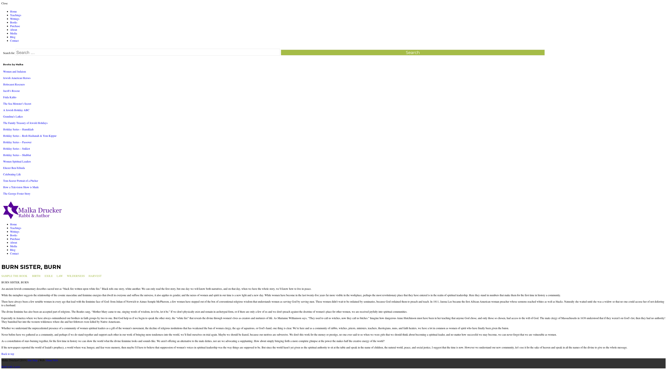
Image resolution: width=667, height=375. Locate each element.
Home (13, 11)
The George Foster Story (16, 193)
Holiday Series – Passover (17, 142)
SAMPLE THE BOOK (14, 276)
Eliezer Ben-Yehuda (14, 168)
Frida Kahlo (9, 97)
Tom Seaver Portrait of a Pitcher (20, 180)
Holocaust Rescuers (14, 84)
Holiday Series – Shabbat (17, 155)
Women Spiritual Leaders (17, 161)
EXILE (49, 276)
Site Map (33, 360)
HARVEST (95, 276)
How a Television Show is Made (21, 187)
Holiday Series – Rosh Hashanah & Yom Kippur (29, 136)
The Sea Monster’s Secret (17, 103)
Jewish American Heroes (17, 78)
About (13, 29)
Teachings (15, 15)
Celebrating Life (12, 174)
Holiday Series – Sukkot (16, 148)
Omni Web (52, 360)
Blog (12, 37)
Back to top (7, 354)
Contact (14, 40)
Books (13, 22)
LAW (60, 276)
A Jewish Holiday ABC (16, 110)
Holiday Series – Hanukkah (18, 129)
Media (13, 33)
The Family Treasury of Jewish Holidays (25, 123)
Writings (14, 18)
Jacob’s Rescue (11, 91)
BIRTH (36, 276)
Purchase (15, 26)
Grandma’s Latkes (13, 116)
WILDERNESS (76, 276)
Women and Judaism (14, 71)
